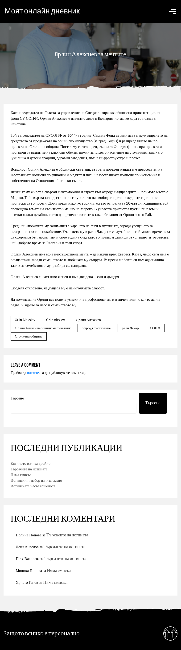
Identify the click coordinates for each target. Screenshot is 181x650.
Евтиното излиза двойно (30, 463)
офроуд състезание (96, 328)
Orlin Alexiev (55, 319)
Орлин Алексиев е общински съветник (59, 169)
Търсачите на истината (29, 469)
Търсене (17, 398)
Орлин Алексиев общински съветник (43, 328)
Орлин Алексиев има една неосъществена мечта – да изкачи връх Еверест (70, 254)
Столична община (28, 336)
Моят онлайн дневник (42, 11)
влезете (33, 372)
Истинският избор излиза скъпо (36, 480)
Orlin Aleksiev (25, 319)
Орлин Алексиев (53, 118)
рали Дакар (130, 328)
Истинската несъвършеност (33, 486)
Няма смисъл (21, 474)
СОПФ (155, 328)
